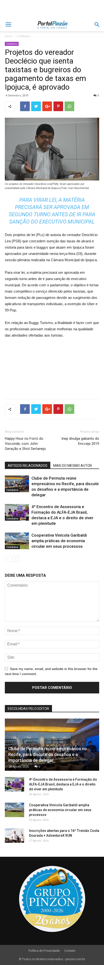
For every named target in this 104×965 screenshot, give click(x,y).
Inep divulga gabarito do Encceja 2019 (80, 441)
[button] (97, 24)
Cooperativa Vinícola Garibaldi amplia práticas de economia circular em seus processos (59, 541)
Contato (69, 951)
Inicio (8, 36)
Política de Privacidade (44, 951)
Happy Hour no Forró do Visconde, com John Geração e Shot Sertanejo (25, 443)
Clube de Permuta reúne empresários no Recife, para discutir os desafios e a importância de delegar (47, 754)
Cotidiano (23, 36)
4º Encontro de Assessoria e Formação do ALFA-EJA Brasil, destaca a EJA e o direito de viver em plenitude (63, 784)
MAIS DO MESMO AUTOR (72, 466)
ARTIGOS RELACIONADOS (27, 466)
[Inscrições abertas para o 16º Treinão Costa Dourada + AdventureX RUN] (14, 835)
